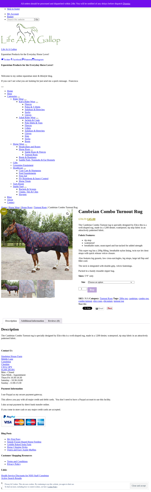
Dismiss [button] (126, 3)
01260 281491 (8, 369)
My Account (13, 14)
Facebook (17, 59)
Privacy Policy (14, 464)
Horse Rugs (26, 207)
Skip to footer (13, 9)
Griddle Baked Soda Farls (19, 444)
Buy (92, 290)
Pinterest (28, 59)
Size (83, 282)
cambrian (133, 298)
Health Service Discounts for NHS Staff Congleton (25, 475)
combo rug (144, 298)
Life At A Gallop (9, 49)
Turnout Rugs (40, 207)
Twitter (7, 59)
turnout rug (119, 301)
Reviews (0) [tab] (54, 321)
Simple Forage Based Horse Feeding (24, 442)
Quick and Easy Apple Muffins (21, 450)
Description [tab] (11, 321)
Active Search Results (11, 478)
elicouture (108, 301)
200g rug (123, 298)
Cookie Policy (52, 487)
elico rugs (97, 301)
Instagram (39, 59)
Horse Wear (14, 207)
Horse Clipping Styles (17, 447)
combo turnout (85, 301)
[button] (2, 86)
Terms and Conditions (17, 461)
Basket (10, 16)
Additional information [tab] (32, 321)
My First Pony (13, 439)
